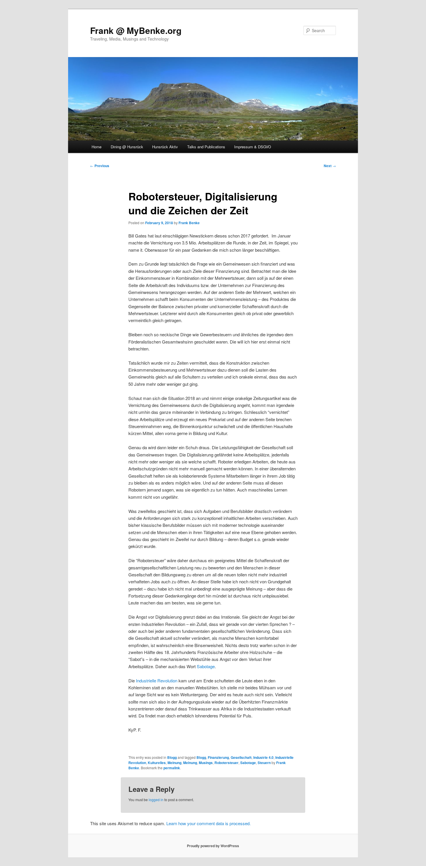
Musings (206, 762)
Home (96, 146)
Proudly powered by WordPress (213, 845)
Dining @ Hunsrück (127, 146)
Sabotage (206, 666)
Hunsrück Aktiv (165, 146)
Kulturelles (157, 762)
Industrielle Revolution (156, 680)
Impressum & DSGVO (252, 146)
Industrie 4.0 (263, 757)
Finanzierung (218, 757)
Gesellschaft (241, 757)
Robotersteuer (226, 762)
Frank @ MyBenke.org (135, 30)
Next (330, 165)
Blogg (172, 757)
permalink (171, 767)
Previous (99, 165)
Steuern (264, 762)
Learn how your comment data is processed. (208, 823)
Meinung (174, 762)
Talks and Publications (206, 146)
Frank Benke (189, 222)
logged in (156, 799)
